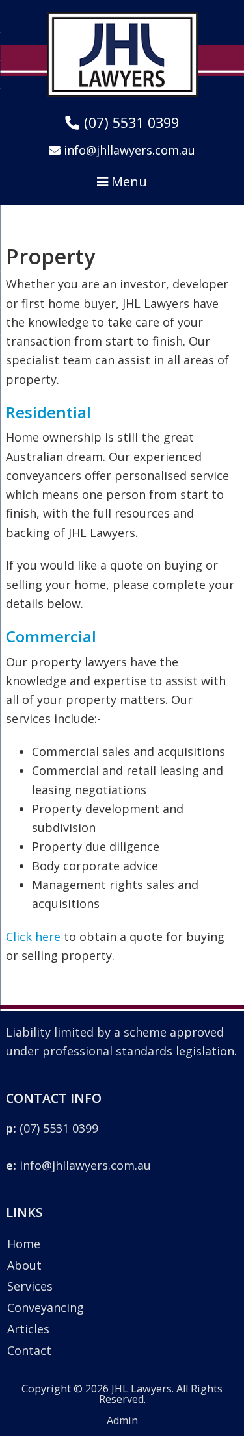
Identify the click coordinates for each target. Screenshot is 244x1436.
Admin (122, 1420)
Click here (33, 936)
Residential (48, 412)
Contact (29, 1350)
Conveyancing (45, 1307)
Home (23, 1244)
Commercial (51, 636)
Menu (127, 181)
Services (30, 1286)
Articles (28, 1329)
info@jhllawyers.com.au (78, 1165)
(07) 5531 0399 (52, 1128)
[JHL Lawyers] (122, 92)
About (24, 1265)
